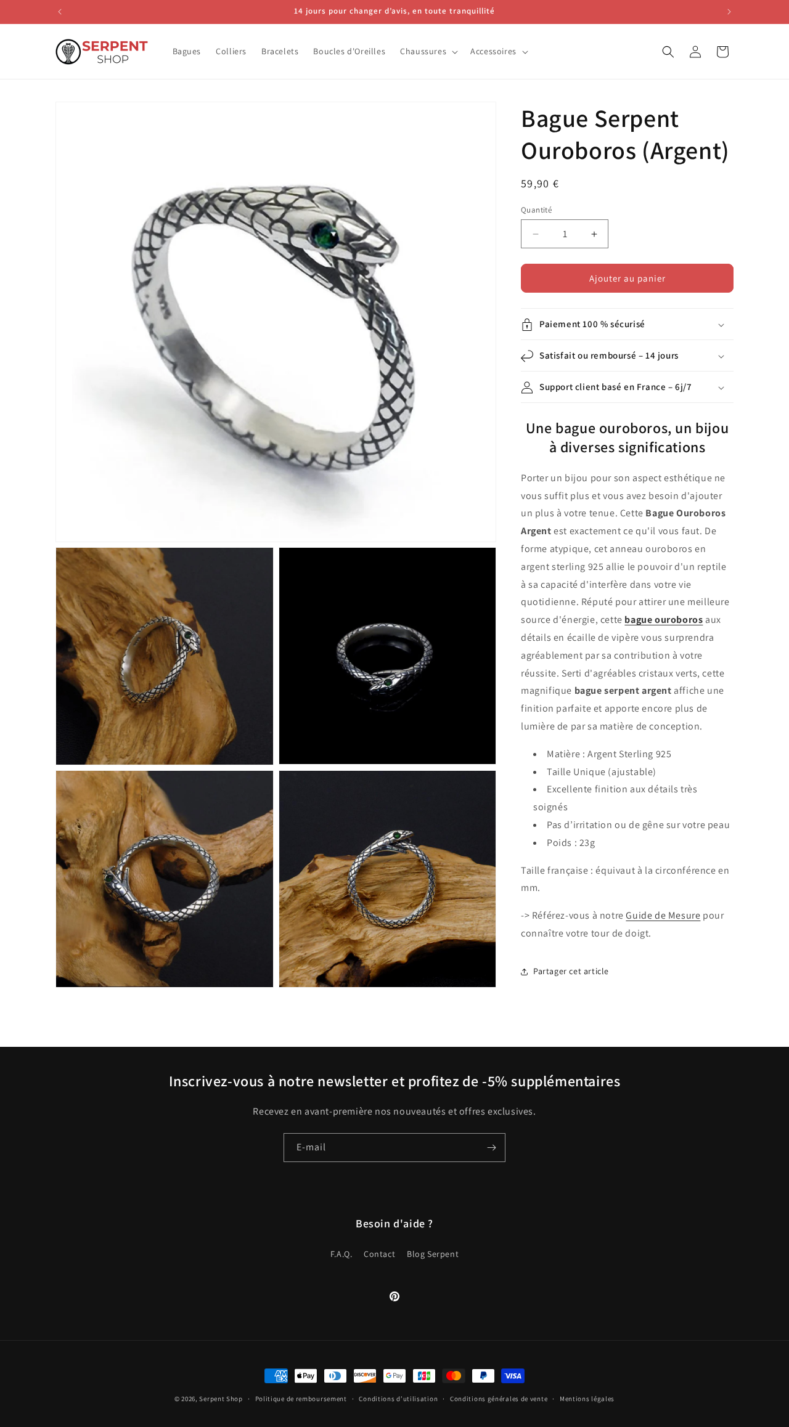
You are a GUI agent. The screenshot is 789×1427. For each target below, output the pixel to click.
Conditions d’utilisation (398, 1398)
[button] (428, 51)
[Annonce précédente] (59, 11)
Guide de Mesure (663, 915)
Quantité (536, 210)
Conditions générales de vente (498, 1398)
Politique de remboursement (301, 1398)
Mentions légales (587, 1398)
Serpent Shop (220, 1398)
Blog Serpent (433, 1253)
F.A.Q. (341, 1253)
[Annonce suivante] (729, 11)
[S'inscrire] (491, 1147)
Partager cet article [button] (571, 971)
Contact (379, 1253)
